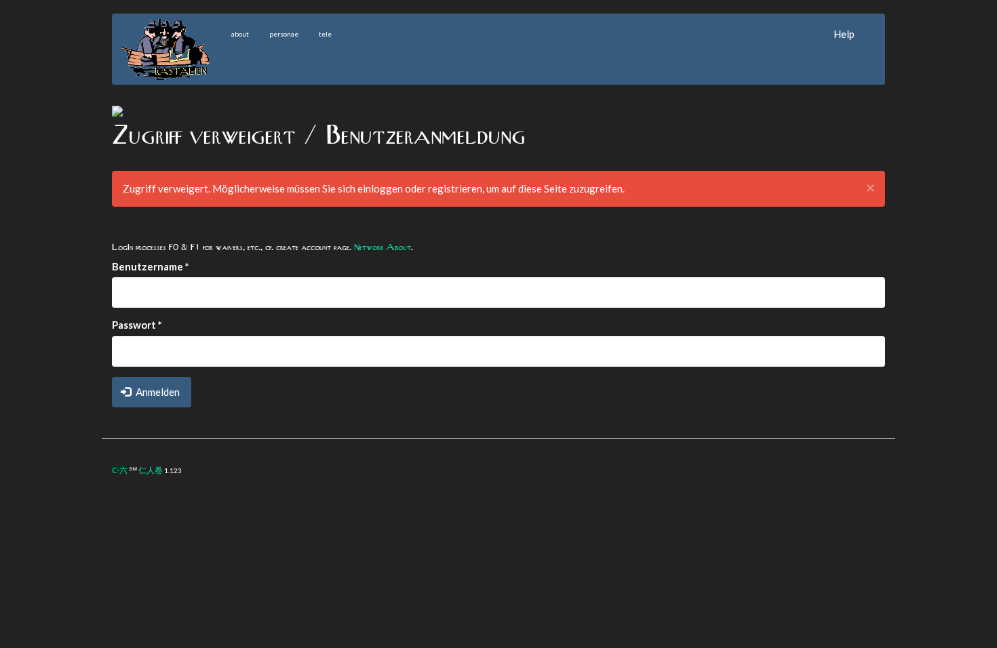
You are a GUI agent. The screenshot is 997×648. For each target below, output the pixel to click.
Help (844, 34)
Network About (382, 247)
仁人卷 (150, 470)
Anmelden (157, 392)
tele (325, 34)
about (240, 34)
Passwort (137, 325)
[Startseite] (171, 49)
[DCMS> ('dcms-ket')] (117, 109)
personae (283, 34)
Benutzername (150, 266)
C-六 (120, 470)
